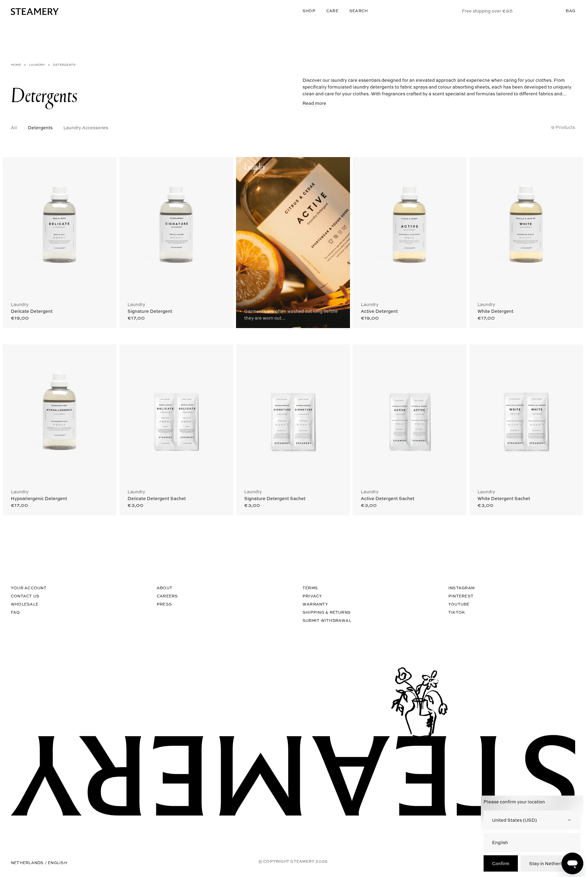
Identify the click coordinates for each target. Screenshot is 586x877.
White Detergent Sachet (503, 498)
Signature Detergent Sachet (275, 498)
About (164, 588)
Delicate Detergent (32, 311)
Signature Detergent (150, 311)
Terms (310, 588)
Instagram (461, 588)
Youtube (459, 604)
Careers (167, 596)
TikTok (456, 612)
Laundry (37, 64)
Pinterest (460, 596)
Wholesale (24, 604)
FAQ (15, 612)
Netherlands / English (39, 862)
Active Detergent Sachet (387, 498)
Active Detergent (379, 311)
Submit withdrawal (326, 620)
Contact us (25, 596)
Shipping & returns (326, 612)
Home (16, 64)
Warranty (315, 604)
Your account (28, 588)
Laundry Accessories (85, 127)
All (14, 127)
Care (332, 11)
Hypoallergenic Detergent (39, 498)
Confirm (500, 863)
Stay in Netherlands (550, 863)
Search (358, 11)
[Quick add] (105, 167)
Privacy (312, 596)
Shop (308, 11)
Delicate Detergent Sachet (157, 498)
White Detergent (495, 311)
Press (164, 604)
